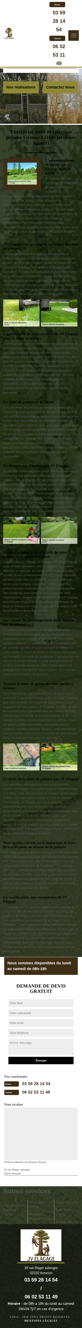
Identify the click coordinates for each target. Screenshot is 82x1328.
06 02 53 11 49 (59, 55)
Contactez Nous (60, 87)
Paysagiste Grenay (36, 1204)
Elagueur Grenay (67, 1202)
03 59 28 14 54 (59, 21)
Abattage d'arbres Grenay (40, 1216)
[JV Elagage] (9, 33)
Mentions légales (41, 1320)
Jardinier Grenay (67, 1221)
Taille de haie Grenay (64, 1212)
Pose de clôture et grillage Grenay (13, 1210)
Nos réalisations (21, 87)
